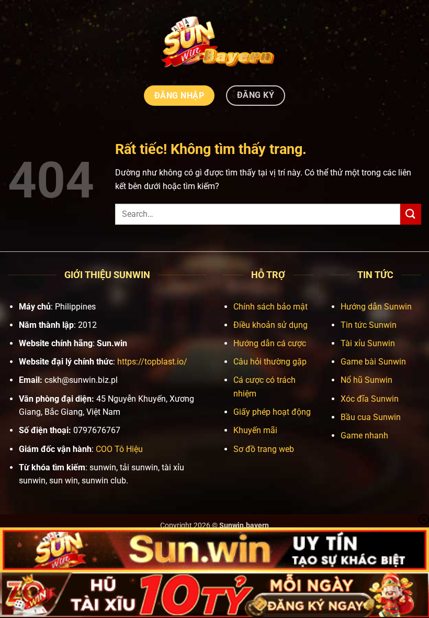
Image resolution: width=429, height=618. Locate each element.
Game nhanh (364, 435)
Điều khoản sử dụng (270, 325)
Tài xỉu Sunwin (368, 343)
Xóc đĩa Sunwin (370, 399)
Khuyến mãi (255, 430)
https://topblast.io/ (152, 362)
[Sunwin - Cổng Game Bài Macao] (214, 41)
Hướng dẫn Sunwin (376, 307)
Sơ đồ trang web (263, 449)
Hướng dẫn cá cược (269, 343)
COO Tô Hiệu (119, 449)
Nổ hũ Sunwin (366, 380)
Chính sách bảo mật (270, 307)
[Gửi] (410, 214)
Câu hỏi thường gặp (270, 362)
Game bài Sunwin (373, 362)
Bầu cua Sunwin (371, 417)
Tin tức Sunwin (369, 325)
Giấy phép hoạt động (272, 412)
